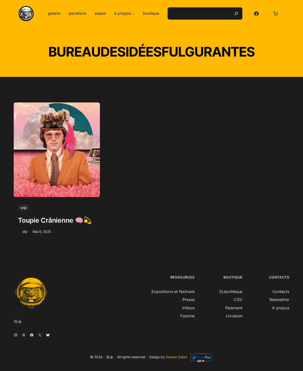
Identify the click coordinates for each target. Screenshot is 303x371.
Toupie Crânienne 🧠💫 (54, 220)
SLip (109, 357)
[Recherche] (236, 13)
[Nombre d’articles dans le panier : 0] (275, 13)
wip (24, 208)
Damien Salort (176, 357)
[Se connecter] (256, 13)
